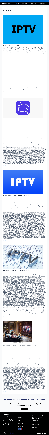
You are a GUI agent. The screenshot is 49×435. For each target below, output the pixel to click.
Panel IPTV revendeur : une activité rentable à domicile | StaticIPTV (18, 195)
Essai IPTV (26, 3)
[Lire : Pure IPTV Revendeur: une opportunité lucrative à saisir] (24, 108)
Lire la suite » (5, 93)
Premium (19, 3)
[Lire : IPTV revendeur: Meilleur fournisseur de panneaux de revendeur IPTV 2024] (24, 332)
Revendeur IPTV (37, 3)
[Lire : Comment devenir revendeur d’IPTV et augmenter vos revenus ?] (24, 257)
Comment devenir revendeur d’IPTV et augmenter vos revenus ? (17, 270)
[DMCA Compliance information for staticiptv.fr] (9, 424)
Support (23, 3)
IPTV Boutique (31, 3)
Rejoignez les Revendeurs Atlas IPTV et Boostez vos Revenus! (17, 45)
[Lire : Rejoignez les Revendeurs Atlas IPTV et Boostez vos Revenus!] (24, 29)
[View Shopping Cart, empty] (16, 3)
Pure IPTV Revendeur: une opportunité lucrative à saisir (15, 119)
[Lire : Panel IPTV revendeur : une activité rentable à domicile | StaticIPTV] (24, 182)
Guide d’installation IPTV (43, 3)
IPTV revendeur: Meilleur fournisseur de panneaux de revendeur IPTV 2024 (19, 345)
